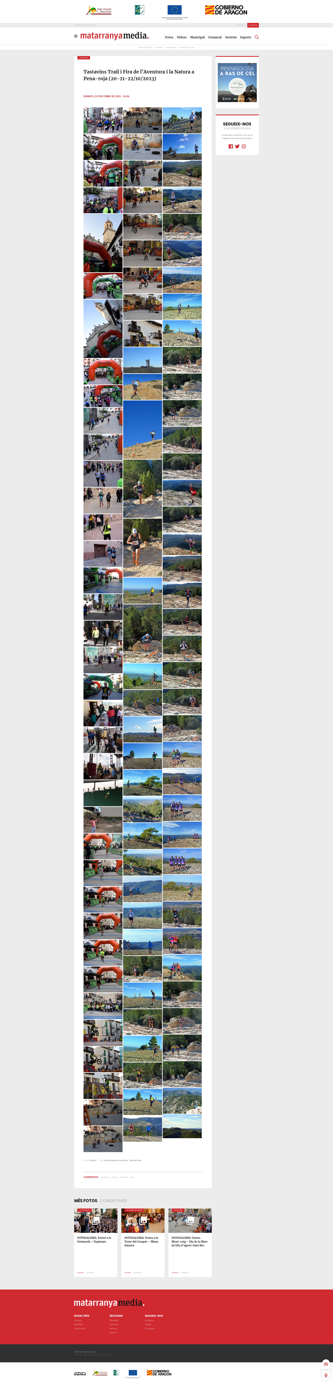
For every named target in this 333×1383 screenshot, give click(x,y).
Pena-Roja (83, 58)
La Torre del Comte (134, 1210)
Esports (245, 37)
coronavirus (171, 47)
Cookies (108, 1355)
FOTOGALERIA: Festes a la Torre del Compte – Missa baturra (141, 1241)
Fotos (169, 37)
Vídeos (182, 37)
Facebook (105, 1177)
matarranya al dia (187, 47)
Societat (231, 37)
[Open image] (103, 120)
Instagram (150, 1328)
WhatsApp (124, 1177)
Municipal (197, 37)
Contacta (78, 1355)
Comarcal (215, 37)
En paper (240, 25)
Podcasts (159, 47)
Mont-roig (178, 1210)
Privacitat (98, 1355)
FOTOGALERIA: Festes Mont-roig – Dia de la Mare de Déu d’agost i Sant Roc (189, 1241)
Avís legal (88, 1355)
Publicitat (78, 1324)
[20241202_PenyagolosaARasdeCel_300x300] (237, 82)
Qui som (78, 1320)
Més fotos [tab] (85, 1201)
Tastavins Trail (135, 1160)
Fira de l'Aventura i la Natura (116, 1160)
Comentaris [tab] (113, 1201)
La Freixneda (84, 1210)
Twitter (114, 1177)
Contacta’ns (79, 1328)
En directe (253, 25)
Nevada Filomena (145, 47)
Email (132, 1177)
